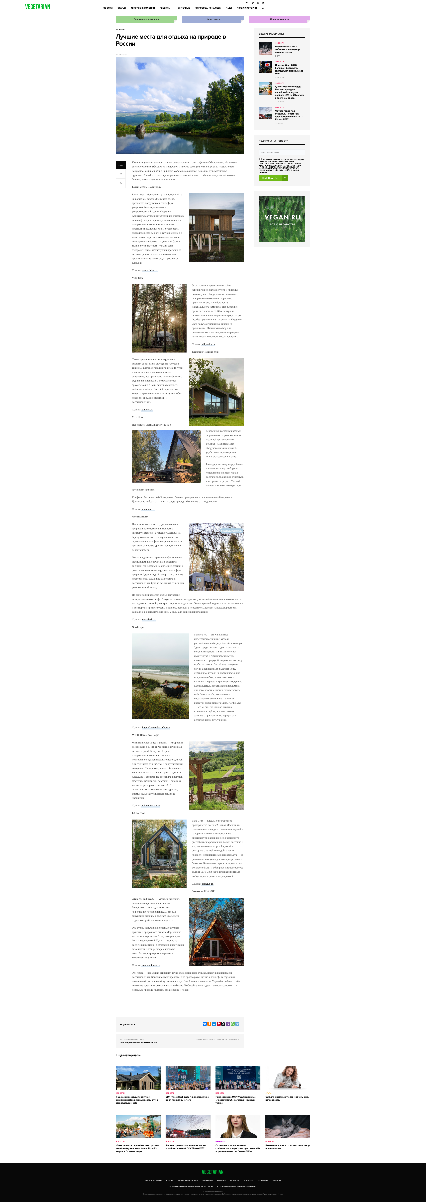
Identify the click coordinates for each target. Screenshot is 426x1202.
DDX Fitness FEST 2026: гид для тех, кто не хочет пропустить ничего (187, 1098)
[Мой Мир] (214, 1024)
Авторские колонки (143, 8)
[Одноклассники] (209, 1024)
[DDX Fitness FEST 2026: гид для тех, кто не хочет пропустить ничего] (188, 1078)
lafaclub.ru (207, 883)
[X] (223, 1024)
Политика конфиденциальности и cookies (191, 1186)
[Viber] (228, 1024)
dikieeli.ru (147, 409)
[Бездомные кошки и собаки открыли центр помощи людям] (265, 48)
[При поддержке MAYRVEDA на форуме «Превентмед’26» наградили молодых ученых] (237, 1078)
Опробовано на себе (208, 8)
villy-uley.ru (208, 344)
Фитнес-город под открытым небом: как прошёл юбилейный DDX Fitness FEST (289, 115)
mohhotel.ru (148, 509)
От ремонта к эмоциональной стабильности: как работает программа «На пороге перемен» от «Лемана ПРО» (237, 1148)
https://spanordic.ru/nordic (156, 727)
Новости (107, 8)
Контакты (248, 1180)
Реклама (277, 1180)
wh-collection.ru (150, 805)
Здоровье (120, 29)
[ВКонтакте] (205, 1024)
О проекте (263, 1180)
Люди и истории (247, 8)
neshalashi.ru (149, 619)
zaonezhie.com (150, 270)
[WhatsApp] (233, 1024)
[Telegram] (237, 1024)
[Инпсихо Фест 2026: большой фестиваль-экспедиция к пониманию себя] (265, 67)
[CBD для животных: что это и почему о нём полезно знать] (287, 1078)
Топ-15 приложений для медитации (138, 1042)
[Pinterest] (219, 1024)
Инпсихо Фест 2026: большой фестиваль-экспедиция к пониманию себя (289, 69)
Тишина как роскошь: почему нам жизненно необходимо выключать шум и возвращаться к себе (137, 1100)
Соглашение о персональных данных (236, 1186)
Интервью (184, 8)
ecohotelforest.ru (150, 965)
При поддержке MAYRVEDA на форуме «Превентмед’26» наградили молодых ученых (235, 1100)
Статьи (121, 8)
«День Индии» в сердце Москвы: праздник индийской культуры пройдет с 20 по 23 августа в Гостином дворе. (289, 92)
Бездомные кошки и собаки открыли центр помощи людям (287, 49)
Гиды (229, 8)
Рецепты (165, 8)
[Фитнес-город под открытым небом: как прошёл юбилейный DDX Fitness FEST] (265, 113)
